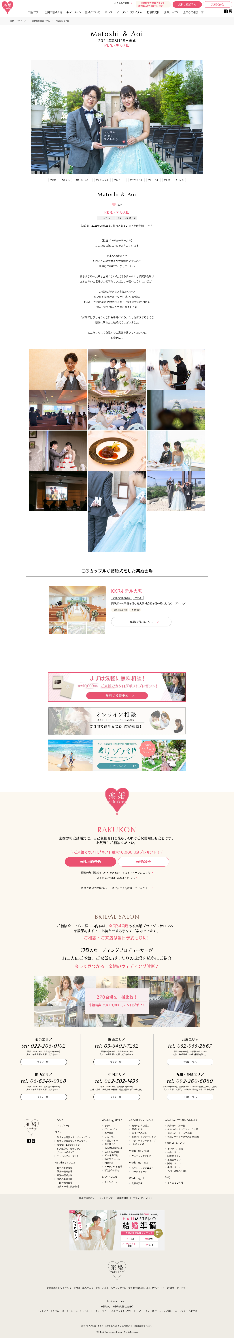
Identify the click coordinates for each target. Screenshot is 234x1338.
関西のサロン (174, 1163)
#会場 (167, 180)
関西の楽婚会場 (64, 1179)
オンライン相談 (175, 1148)
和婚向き (109, 1163)
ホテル (108, 1125)
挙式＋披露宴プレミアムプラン (72, 1141)
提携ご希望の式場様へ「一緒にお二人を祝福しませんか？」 (115, 888)
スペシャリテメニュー (143, 1168)
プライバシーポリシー (144, 1198)
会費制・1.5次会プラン (68, 1145)
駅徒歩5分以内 (112, 1170)
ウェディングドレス (141, 1156)
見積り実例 (153, 12)
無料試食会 (217, 4)
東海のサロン (174, 1160)
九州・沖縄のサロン (177, 1171)
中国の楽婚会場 (64, 1182)
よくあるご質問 (121, 3)
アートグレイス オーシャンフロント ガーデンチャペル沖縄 (168, 1311)
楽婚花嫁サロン (87, 1198)
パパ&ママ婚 (138, 1144)
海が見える (110, 1144)
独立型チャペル (112, 1159)
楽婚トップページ (18, 21)
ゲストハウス (111, 1129)
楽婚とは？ (137, 1129)
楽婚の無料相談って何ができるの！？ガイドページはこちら (115, 872)
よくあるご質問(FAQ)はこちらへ (116, 878)
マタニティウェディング (144, 1140)
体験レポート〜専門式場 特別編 (183, 1137)
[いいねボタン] (114, 204)
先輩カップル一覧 (176, 1125)
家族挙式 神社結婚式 (123, 1306)
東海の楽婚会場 (64, 1175)
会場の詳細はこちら (141, 621)
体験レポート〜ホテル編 (179, 1133)
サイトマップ (105, 1198)
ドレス (108, 12)
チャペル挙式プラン (67, 1152)
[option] (77, 603)
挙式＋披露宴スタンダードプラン (73, 1137)
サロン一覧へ (43, 1062)
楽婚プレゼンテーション (144, 1137)
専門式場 (109, 1133)
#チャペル (153, 180)
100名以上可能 (112, 1152)
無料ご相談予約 (187, 4)
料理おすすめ (111, 1140)
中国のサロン (174, 1167)
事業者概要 (122, 1198)
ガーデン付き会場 (113, 1166)
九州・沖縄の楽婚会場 (68, 1186)
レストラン (110, 1137)
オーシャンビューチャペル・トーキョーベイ (84, 1311)
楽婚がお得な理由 (140, 1125)
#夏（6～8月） (83, 180)
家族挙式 (105, 1306)
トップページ (63, 1125)
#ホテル (66, 180)
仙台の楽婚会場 (64, 1168)
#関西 (53, 180)
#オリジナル (136, 180)
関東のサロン (174, 1156)
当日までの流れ (139, 1133)
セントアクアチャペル (48, 1311)
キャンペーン (111, 1182)
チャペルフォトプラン (68, 1156)
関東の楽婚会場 (64, 1171)
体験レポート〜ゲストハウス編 (182, 1129)
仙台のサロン (174, 1152)
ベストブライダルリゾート (122, 1311)
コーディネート (139, 1171)
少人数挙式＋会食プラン (69, 1148)
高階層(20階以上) (113, 1148)
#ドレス (180, 180)
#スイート (119, 180)
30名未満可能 (111, 1155)
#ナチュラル (102, 180)
